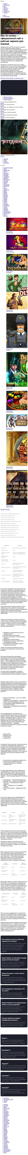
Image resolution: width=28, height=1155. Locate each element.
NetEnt (5, 169)
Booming (5, 195)
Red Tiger (5, 180)
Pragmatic (5, 182)
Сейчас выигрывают (8, 98)
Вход (4, 6)
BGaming (5, 196)
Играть (2, 103)
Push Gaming (6, 179)
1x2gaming (6, 210)
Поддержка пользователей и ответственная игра (12, 537)
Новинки (5, 159)
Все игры (5, 216)
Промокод (5, 8)
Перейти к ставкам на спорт (16, 78)
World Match (6, 205)
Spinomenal (6, 186)
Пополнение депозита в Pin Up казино (9, 533)
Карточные (6, 162)
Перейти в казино (5, 78)
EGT (4, 187)
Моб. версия (6, 5)
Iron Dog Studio (7, 212)
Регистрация (6, 11)
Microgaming (6, 170)
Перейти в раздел (14, 30)
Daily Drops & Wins (8, 167)
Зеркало (5, 3)
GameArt (5, 208)
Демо (11, 231)
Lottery (5, 214)
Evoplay (5, 206)
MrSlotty (5, 199)
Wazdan (5, 197)
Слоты (5, 160)
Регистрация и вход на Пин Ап (8, 517)
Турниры (5, 1104)
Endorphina (6, 174)
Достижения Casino (8, 1099)
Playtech (5, 1117)
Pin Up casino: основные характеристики (10, 513)
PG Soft (5, 202)
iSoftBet (5, 193)
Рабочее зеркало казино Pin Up (8, 531)
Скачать (5, 12)
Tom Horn (5, 204)
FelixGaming (6, 213)
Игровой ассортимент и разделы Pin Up (10, 525)
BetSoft (5, 201)
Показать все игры (5, 509)
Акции (5, 1102)
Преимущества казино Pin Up (7, 515)
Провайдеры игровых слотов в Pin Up (9, 527)
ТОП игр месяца (7, 99)
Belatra (5, 191)
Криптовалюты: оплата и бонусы (8, 523)
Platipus (5, 192)
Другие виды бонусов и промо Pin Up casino (11, 521)
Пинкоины (6, 1098)
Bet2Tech (5, 1147)
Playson (5, 183)
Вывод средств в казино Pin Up (8, 535)
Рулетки (5, 161)
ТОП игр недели (7, 97)
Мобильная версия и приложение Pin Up (10, 529)
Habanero (5, 209)
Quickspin (5, 175)
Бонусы (5, 7)
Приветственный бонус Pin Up (8, 519)
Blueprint (5, 178)
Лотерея (5, 1100)
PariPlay (5, 200)
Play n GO (5, 173)
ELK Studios (6, 184)
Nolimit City (6, 189)
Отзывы (5, 10)
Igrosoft (5, 188)
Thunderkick (6, 176)
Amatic (5, 171)
